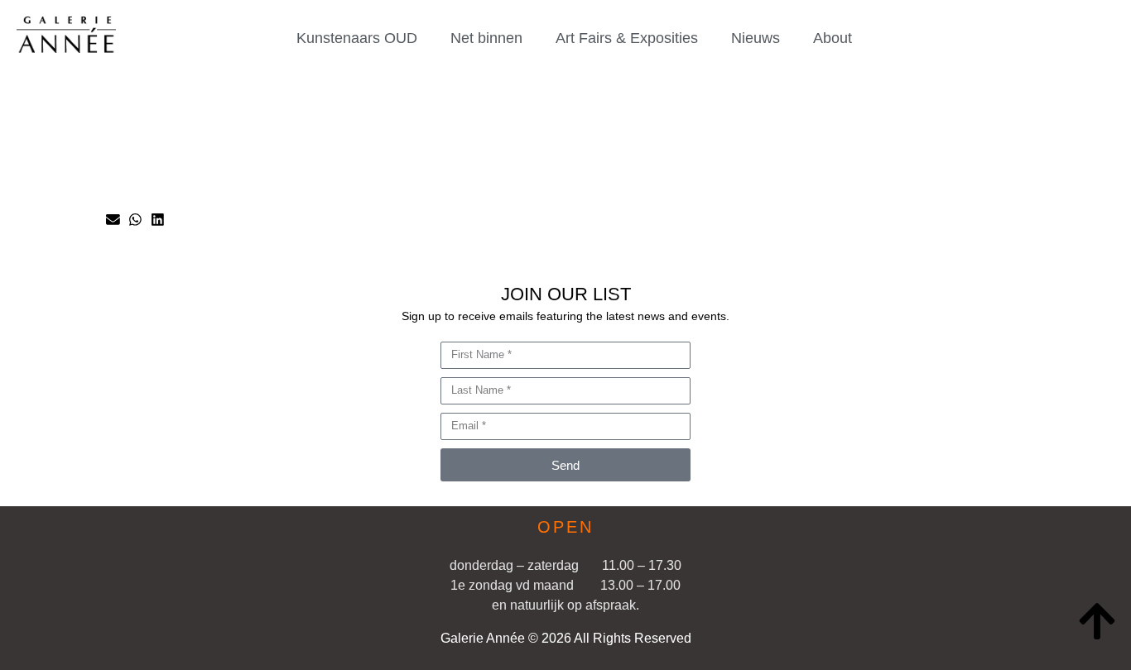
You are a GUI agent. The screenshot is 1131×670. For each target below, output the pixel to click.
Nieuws (755, 38)
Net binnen (486, 38)
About (832, 38)
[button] (113, 219)
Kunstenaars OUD (356, 38)
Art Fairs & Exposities (627, 38)
